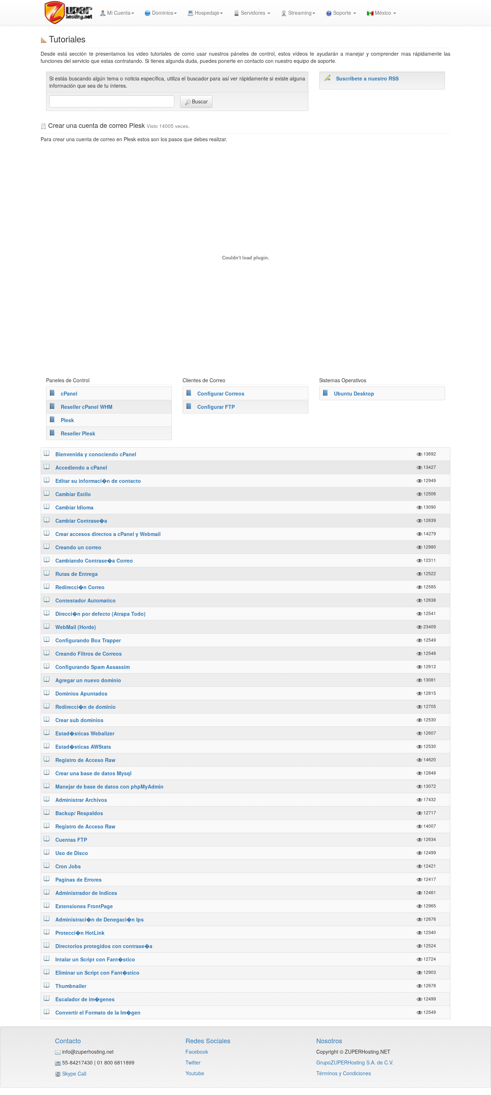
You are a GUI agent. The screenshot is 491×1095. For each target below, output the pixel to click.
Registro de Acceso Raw (85, 759)
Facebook (196, 1051)
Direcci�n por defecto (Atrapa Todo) (100, 613)
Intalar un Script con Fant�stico (95, 959)
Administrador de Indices (86, 892)
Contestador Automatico (85, 600)
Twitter (193, 1062)
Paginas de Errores (78, 879)
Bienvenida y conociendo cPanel (95, 454)
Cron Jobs (68, 866)
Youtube (194, 1073)
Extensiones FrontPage (84, 906)
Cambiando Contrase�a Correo (94, 560)
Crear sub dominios (79, 720)
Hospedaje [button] (206, 12)
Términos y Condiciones (343, 1073)
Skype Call (74, 1073)
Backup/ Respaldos (79, 813)
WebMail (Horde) (75, 626)
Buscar (199, 101)
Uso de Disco (71, 852)
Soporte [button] (342, 12)
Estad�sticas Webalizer (84, 733)
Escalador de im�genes (85, 999)
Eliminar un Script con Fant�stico (97, 972)
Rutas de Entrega (76, 573)
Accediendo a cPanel (81, 467)
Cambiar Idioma (74, 507)
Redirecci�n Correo (80, 587)
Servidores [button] (253, 12)
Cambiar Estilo (73, 494)
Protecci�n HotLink (80, 932)
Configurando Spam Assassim (92, 666)
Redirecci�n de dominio (85, 706)
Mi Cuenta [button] (118, 12)
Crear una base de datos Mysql (93, 773)
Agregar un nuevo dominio (88, 680)
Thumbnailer (70, 985)
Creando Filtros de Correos (88, 653)
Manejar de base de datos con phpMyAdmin (109, 786)
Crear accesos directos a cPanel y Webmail (108, 533)
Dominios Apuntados (81, 693)
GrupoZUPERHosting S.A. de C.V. (355, 1062)
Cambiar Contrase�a (81, 520)
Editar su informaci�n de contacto (98, 480)
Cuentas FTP (71, 839)
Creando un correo (78, 547)
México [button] (383, 12)
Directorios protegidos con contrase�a (103, 946)
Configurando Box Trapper (88, 640)
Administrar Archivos (81, 799)
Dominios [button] (162, 12)
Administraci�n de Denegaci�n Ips (99, 919)
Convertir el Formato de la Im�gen (98, 1012)
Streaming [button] (299, 12)
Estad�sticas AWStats (83, 746)
